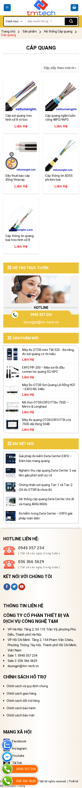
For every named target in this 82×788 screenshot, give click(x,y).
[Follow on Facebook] (6, 586)
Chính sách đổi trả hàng (23, 700)
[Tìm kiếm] (71, 21)
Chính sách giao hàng (21, 693)
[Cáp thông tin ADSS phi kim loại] (61, 155)
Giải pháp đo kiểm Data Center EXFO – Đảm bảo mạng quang (45, 458)
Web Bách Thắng (14, 785)
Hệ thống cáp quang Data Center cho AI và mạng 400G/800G (46, 501)
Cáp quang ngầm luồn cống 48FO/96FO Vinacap (60, 118)
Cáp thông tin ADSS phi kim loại (59, 177)
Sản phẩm (30, 31)
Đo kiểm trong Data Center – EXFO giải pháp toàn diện (45, 516)
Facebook (19, 741)
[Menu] (7, 7)
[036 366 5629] (7, 781)
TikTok (17, 763)
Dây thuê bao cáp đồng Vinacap (17, 177)
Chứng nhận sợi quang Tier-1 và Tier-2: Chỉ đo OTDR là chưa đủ (46, 487)
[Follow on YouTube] (21, 586)
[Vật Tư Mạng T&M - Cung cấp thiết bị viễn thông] (41, 7)
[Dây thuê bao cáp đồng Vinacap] (21, 155)
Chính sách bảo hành (21, 708)
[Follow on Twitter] (14, 586)
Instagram (19, 748)
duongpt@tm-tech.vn (41, 322)
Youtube (18, 756)
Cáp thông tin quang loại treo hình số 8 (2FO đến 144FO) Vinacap (19, 238)
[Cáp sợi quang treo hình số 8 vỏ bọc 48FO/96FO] (21, 95)
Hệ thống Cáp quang (58, 31)
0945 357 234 (41, 314)
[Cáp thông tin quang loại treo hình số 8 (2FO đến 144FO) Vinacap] (21, 216)
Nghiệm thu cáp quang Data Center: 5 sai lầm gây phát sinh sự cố (47, 473)
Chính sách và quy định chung (27, 686)
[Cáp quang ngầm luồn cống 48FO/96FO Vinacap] (61, 95)
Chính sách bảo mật (21, 715)
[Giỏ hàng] (75, 7)
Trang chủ (8, 31)
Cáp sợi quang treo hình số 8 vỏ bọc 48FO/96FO (18, 118)
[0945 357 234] (7, 769)
